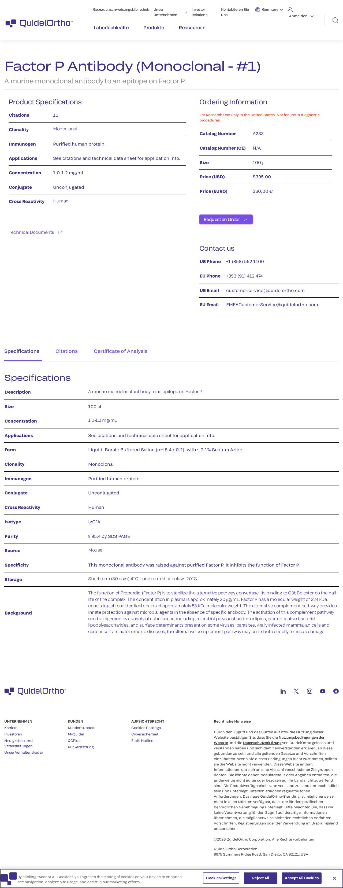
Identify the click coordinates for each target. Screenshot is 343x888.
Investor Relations (199, 12)
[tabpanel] (171, 506)
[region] (171, 878)
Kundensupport (81, 728)
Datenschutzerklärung (262, 743)
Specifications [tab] (21, 351)
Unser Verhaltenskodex (23, 752)
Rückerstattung (81, 747)
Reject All (260, 878)
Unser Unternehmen (165, 12)
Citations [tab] (66, 351)
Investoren (13, 734)
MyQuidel (76, 734)
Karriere (10, 728)
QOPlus (74, 740)
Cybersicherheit (144, 734)
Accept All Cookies (301, 878)
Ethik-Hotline (142, 740)
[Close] (334, 878)
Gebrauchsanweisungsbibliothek (121, 9)
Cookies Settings (146, 728)
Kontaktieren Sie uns (235, 12)
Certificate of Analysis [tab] (120, 351)
